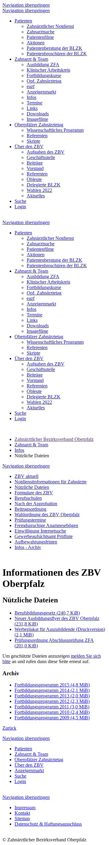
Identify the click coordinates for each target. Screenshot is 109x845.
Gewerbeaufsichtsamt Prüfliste (44, 536)
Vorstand (35, 168)
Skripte (33, 141)
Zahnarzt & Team (31, 59)
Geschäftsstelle (41, 157)
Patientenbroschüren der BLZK (57, 53)
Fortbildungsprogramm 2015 (52, 684)
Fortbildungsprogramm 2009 (52, 717)
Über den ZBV (29, 146)
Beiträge (35, 162)
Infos (31, 97)
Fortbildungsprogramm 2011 (52, 706)
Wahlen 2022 (39, 190)
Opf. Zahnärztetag (44, 80)
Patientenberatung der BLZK (54, 48)
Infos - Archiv (28, 547)
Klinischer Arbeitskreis (48, 70)
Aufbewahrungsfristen (36, 541)
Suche (20, 201)
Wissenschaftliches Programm (55, 130)
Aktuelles (36, 195)
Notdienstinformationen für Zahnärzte (51, 481)
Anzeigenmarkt (41, 91)
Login (20, 206)
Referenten (37, 135)
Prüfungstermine (30, 520)
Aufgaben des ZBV (45, 152)
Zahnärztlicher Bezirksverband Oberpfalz (54, 439)
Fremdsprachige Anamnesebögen (46, 525)
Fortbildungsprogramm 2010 (52, 712)
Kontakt (22, 813)
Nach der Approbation (36, 503)
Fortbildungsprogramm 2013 (52, 695)
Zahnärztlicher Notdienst (50, 26)
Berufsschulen (28, 498)
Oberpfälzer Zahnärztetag (39, 124)
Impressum (25, 807)
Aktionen (36, 42)
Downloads (38, 113)
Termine (34, 102)
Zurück (9, 728)
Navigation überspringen (26, 5)
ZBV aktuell (26, 476)
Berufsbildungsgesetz (47, 612)
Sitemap (22, 818)
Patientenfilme (40, 37)
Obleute (34, 179)
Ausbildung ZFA (43, 64)
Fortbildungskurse (44, 75)
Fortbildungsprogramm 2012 (52, 701)
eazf (31, 86)
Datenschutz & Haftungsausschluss (48, 823)
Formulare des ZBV (34, 492)
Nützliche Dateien (32, 487)
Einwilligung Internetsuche (40, 530)
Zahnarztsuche (40, 31)
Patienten (23, 20)
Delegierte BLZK (44, 184)
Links (32, 108)
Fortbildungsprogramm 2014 (52, 690)
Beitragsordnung (30, 509)
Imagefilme (37, 119)
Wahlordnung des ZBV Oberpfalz (47, 514)
